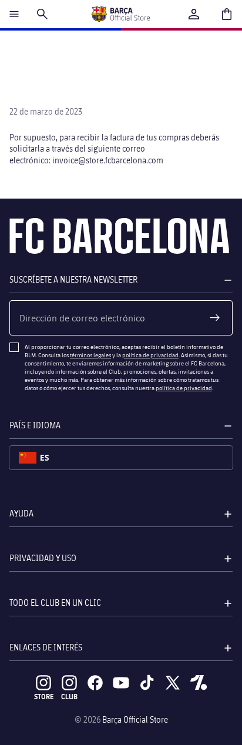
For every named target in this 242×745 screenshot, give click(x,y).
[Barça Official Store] (120, 14)
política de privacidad (150, 354)
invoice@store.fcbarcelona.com (107, 160)
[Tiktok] (146, 682)
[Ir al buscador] (42, 14)
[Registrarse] (215, 318)
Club (69, 696)
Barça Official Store (135, 719)
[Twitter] (172, 682)
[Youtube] (121, 682)
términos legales (90, 354)
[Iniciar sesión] (194, 14)
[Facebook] (95, 682)
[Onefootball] (198, 682)
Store (43, 696)
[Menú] (14, 14)
